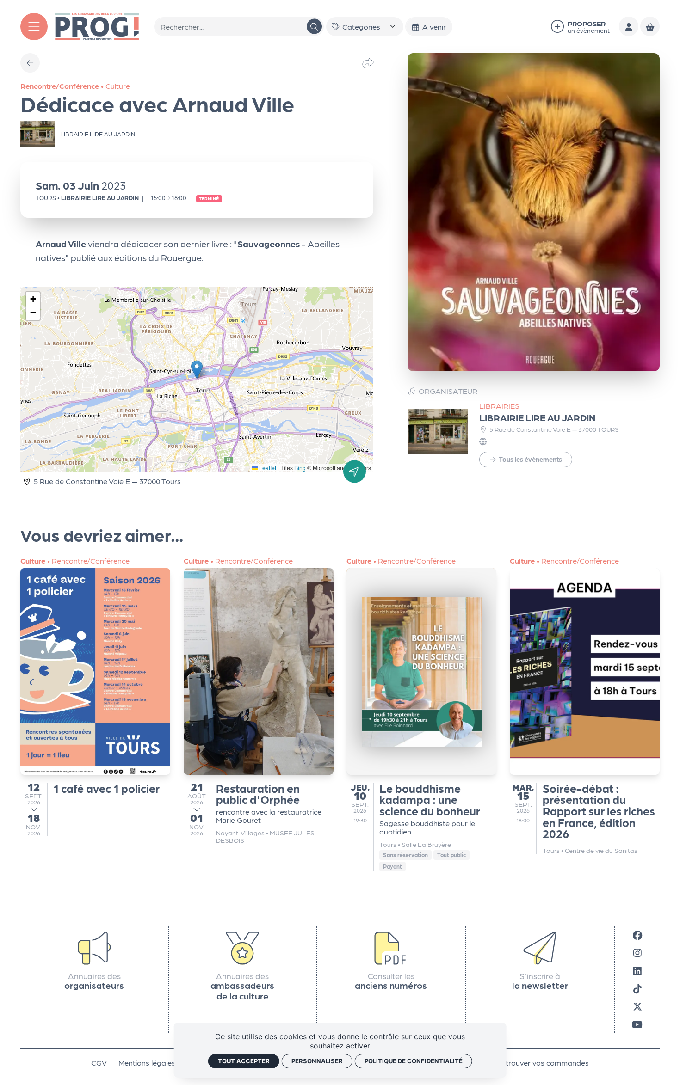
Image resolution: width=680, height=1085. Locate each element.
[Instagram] (637, 952)
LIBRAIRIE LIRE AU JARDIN (537, 417)
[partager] (368, 63)
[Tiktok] (637, 988)
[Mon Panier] (650, 26)
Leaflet (267, 468)
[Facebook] (637, 935)
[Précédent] (30, 63)
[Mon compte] (628, 26)
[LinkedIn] (637, 970)
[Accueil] (96, 25)
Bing (300, 468)
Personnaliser (317, 1061)
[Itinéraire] (354, 471)
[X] (637, 1006)
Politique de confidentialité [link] (414, 1061)
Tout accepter (244, 1061)
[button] (197, 369)
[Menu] (34, 26)
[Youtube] (637, 1024)
